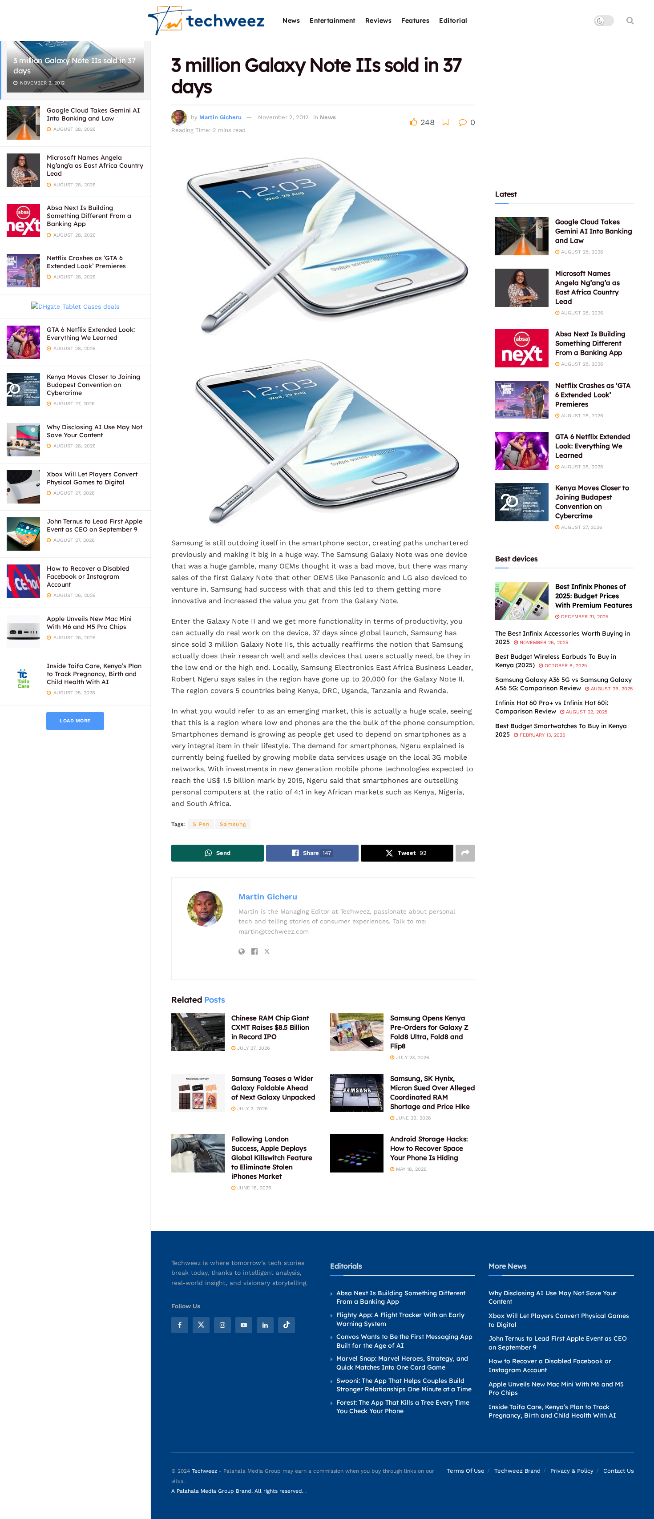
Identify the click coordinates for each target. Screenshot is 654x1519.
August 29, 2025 (611, 689)
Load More (75, 721)
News (291, 20)
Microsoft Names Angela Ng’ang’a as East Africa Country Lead (95, 165)
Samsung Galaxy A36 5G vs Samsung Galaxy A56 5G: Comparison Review (563, 684)
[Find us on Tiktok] (286, 1325)
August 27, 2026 (580, 527)
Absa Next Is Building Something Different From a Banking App (89, 216)
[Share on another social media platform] (465, 853)
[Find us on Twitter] (201, 1325)
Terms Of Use (465, 1470)
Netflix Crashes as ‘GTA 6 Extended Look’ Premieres (86, 262)
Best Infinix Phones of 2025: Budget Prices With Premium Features (593, 595)
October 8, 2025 (565, 666)
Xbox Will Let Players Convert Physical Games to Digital (92, 478)
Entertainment (332, 20)
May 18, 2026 (410, 1169)
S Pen (201, 824)
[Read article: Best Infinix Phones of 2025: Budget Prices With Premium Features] (522, 601)
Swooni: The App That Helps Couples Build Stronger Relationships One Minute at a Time (404, 1385)
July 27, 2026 (252, 1048)
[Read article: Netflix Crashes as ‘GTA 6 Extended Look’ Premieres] (522, 400)
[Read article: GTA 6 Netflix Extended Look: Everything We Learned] (522, 451)
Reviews (378, 20)
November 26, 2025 (543, 642)
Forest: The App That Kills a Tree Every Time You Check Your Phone (402, 1406)
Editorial (453, 20)
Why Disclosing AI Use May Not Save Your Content (94, 431)
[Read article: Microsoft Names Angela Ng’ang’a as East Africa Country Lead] (522, 288)
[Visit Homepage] (206, 20)
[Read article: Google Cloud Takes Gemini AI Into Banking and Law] (522, 236)
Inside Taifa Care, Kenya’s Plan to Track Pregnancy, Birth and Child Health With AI (94, 674)
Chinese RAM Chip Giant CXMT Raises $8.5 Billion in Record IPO (270, 1027)
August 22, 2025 (585, 712)
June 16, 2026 (253, 1188)
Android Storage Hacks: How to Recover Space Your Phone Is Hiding (429, 1148)
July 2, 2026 (251, 1109)
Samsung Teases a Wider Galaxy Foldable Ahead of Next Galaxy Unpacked (273, 1087)
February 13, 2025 (541, 735)
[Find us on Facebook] (179, 1325)
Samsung (233, 824)
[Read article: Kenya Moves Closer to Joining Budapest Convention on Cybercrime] (522, 502)
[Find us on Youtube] (243, 1325)
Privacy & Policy (571, 1470)
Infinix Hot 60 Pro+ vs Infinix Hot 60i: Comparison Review (551, 707)
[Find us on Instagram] (222, 1325)
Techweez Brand (517, 1470)
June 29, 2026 (412, 1118)
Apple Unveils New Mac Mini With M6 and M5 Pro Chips (89, 623)
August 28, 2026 (581, 252)
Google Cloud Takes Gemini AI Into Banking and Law (93, 114)
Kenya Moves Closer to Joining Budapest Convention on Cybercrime (93, 385)
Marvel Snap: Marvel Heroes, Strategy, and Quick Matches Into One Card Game (402, 1362)
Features (415, 20)
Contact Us (618, 1470)
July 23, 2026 (411, 1057)
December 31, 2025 (583, 617)
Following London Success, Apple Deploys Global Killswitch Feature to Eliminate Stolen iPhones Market (271, 1158)
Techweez (204, 1471)
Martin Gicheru (220, 117)
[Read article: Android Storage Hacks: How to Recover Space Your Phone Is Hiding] (357, 1153)
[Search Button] (630, 20)
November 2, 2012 (283, 117)
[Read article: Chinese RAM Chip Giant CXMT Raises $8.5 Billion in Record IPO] (198, 1032)
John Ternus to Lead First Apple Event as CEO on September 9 (94, 525)
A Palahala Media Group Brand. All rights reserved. (238, 1491)
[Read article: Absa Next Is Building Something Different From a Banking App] (522, 348)
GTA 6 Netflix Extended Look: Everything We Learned (91, 334)
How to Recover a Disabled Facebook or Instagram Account (88, 576)
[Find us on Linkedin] (265, 1325)
